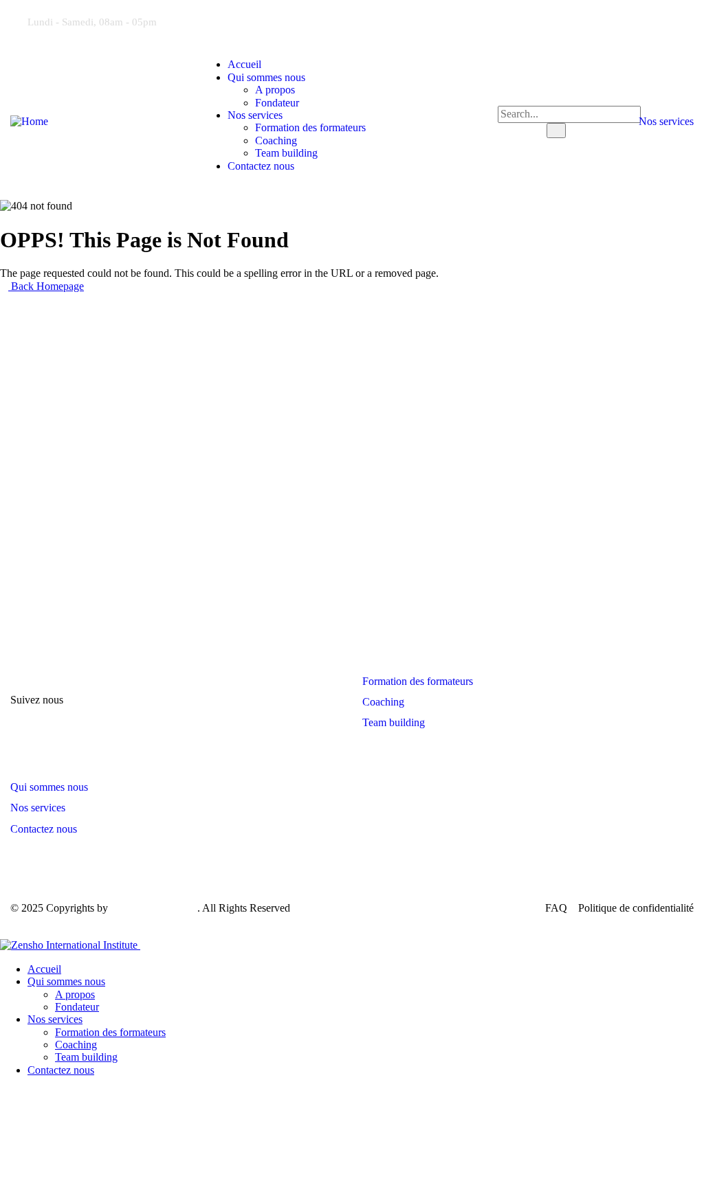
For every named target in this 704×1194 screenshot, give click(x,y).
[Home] (29, 121)
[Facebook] (617, 20)
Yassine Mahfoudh (154, 908)
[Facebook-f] (94, 700)
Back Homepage (46, 286)
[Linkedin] (665, 20)
